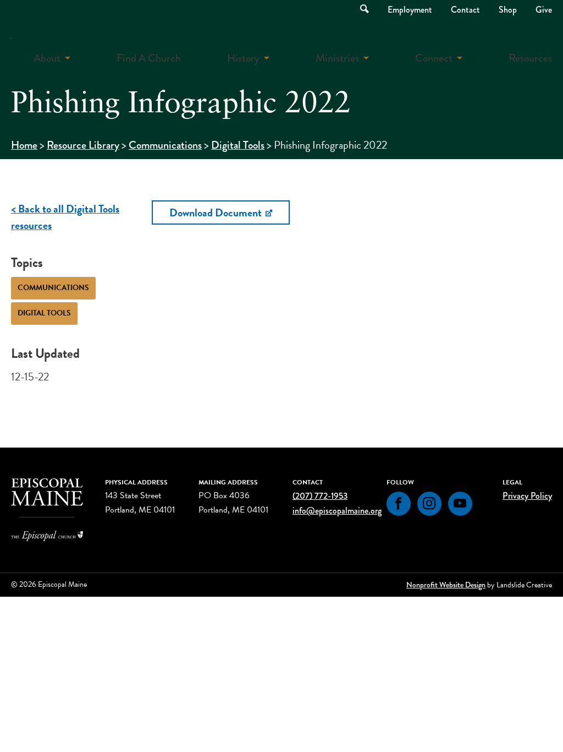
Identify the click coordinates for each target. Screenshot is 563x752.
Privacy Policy (527, 495)
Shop (508, 9)
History (243, 58)
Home (24, 145)
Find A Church (149, 58)
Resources (530, 58)
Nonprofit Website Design (445, 584)
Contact (465, 9)
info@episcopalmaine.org (337, 510)
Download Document (216, 212)
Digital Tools (237, 145)
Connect (433, 58)
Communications (165, 145)
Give (544, 9)
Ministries (337, 58)
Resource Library (83, 145)
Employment (410, 9)
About (47, 58)
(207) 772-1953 (319, 495)
